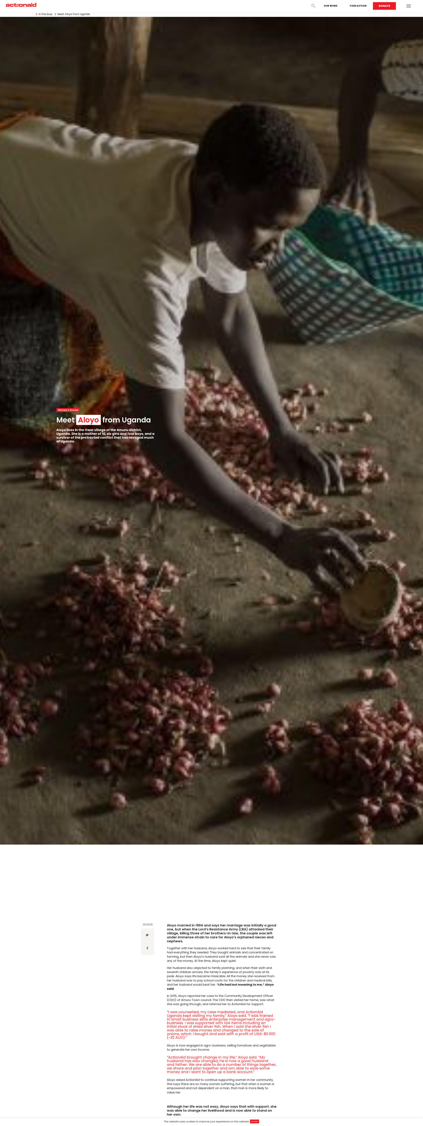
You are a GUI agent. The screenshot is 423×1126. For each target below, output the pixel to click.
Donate (384, 6)
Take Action (358, 5)
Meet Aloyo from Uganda (73, 14)
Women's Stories (68, 410)
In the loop (45, 14)
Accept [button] (254, 1121)
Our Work (330, 5)
